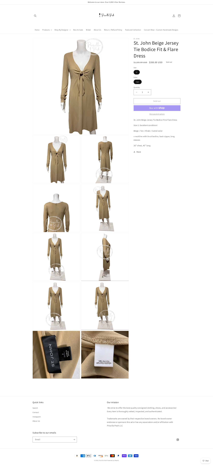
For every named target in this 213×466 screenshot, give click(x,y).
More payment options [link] (157, 114)
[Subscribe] (74, 439)
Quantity (137, 87)
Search (35, 408)
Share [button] (138, 152)
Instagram (37, 417)
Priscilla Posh (103, 460)
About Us (36, 421)
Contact (36, 412)
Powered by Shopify (113, 460)
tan (137, 82)
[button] (35, 15)
